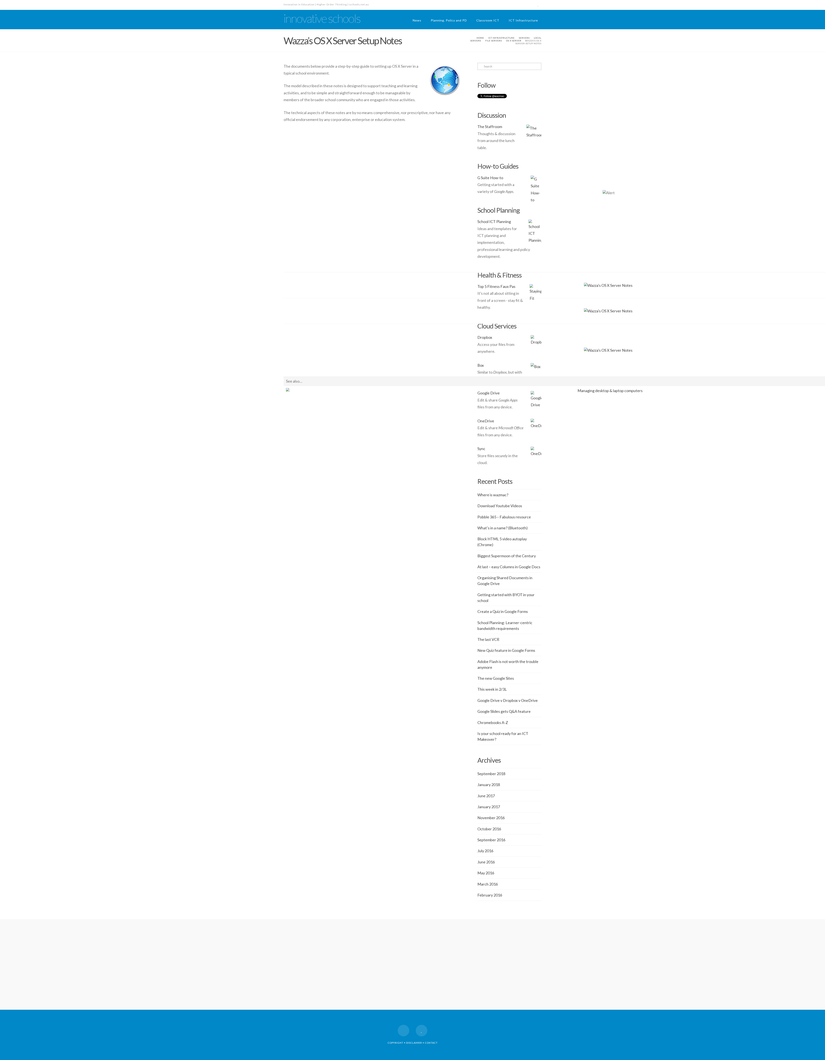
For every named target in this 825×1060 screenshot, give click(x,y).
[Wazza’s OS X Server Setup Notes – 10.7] (608, 310)
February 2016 (489, 895)
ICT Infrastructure (523, 20)
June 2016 (486, 862)
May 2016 (485, 873)
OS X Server (513, 40)
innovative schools (322, 18)
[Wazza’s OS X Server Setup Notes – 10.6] (608, 349)
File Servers (493, 40)
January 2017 (488, 806)
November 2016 (491, 817)
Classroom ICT (487, 20)
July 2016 (485, 850)
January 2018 (488, 784)
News (417, 20)
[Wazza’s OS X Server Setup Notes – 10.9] (608, 285)
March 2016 (487, 884)
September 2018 (491, 773)
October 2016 (489, 828)
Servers (524, 38)
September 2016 (491, 839)
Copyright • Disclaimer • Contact (413, 1042)
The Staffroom (489, 126)
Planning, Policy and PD (449, 20)
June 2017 (486, 795)
